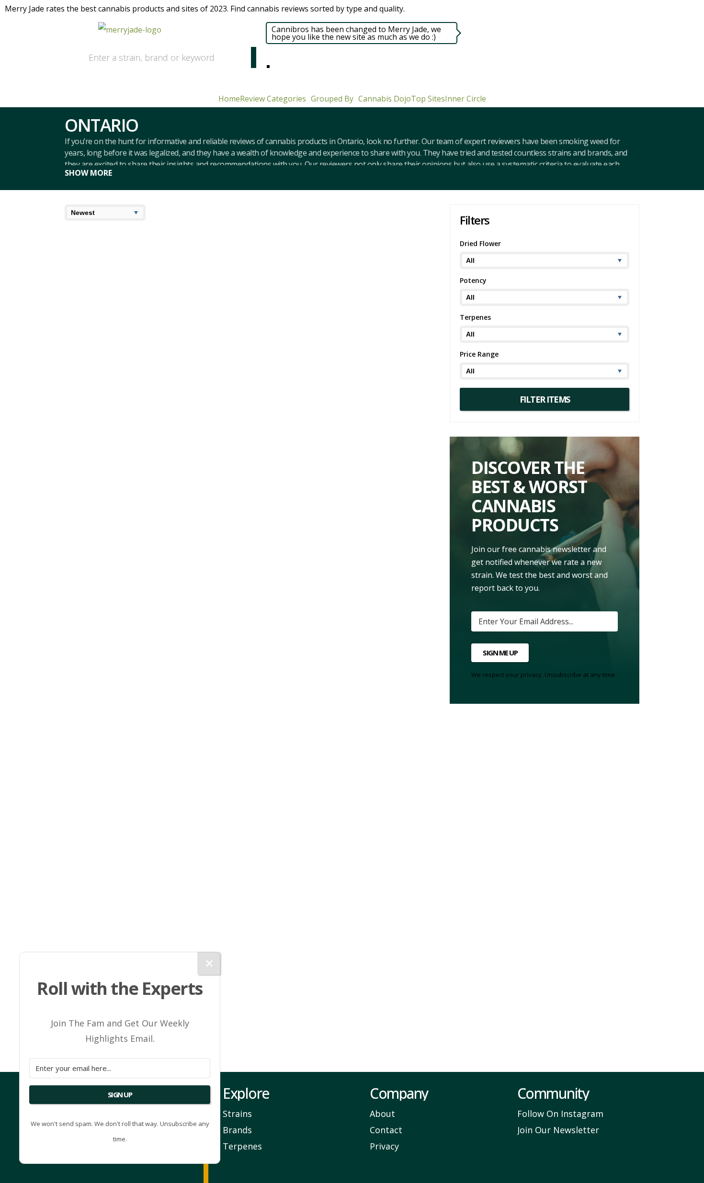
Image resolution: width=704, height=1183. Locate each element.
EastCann (367, 656)
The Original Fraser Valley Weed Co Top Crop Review (332, 817)
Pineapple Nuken (97, 319)
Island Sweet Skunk (283, 766)
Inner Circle (465, 98)
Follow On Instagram (560, 1113)
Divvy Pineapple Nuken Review (139, 255)
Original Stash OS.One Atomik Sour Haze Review (147, 371)
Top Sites (428, 98)
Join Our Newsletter (558, 1130)
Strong (161, 319)
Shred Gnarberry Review (308, 255)
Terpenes (242, 1146)
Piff (124, 766)
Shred (325, 319)
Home (229, 98)
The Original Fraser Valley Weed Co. (352, 897)
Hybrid (331, 311)
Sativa (146, 311)
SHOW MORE (88, 173)
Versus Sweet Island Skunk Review (330, 702)
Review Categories (273, 98)
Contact (386, 1130)
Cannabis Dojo (384, 98)
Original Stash (212, 440)
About (382, 1113)
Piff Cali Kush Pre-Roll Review (135, 702)
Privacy (384, 1146)
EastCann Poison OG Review (317, 581)
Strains (237, 1113)
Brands (237, 1130)
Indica (330, 648)
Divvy (205, 319)
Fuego (188, 887)
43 (264, 1044)
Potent (318, 656)
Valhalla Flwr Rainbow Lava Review (147, 943)
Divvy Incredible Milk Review (318, 365)
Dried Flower (174, 311)
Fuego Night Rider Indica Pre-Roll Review (143, 817)
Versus (395, 766)
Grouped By (332, 98)
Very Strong (273, 319)
